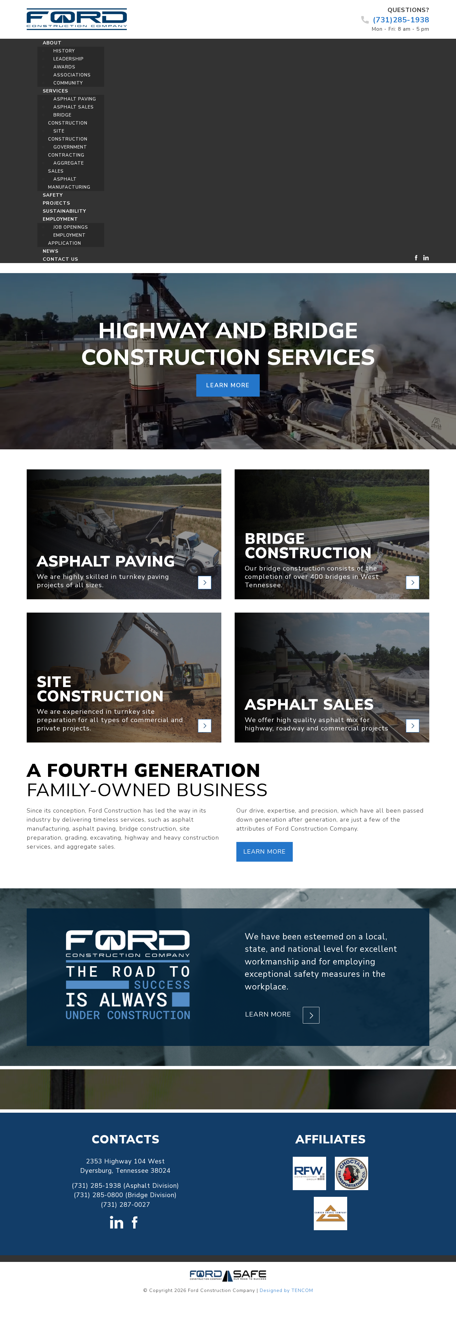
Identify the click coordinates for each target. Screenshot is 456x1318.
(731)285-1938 (401, 20)
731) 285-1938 (97, 1185)
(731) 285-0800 (98, 1195)
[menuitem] (52, 43)
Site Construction (100, 689)
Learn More (264, 852)
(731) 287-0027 (125, 1204)
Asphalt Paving (106, 562)
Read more (204, 582)
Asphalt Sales (309, 705)
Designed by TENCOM (286, 1290)
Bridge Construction (308, 546)
